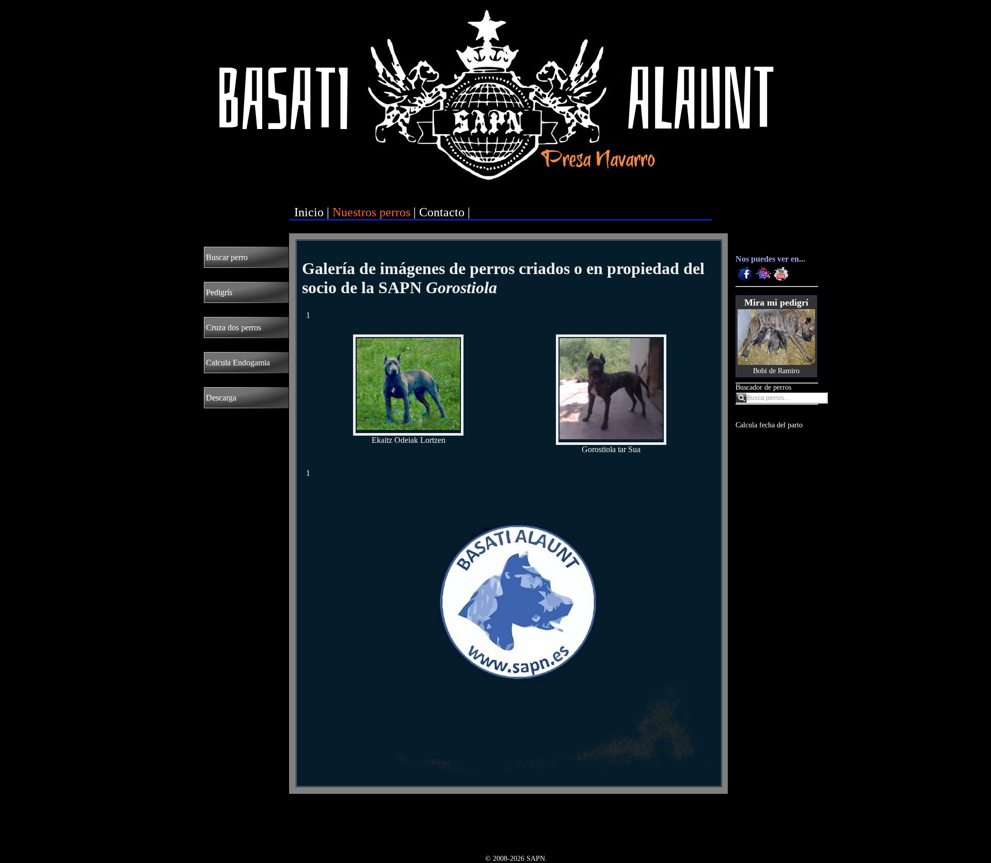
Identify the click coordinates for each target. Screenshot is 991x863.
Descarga (221, 397)
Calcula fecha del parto (769, 425)
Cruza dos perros (233, 327)
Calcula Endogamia (238, 362)
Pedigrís (219, 292)
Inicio (309, 212)
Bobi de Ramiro (776, 371)
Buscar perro (227, 257)
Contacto (442, 212)
